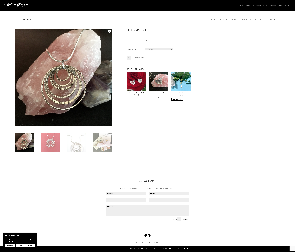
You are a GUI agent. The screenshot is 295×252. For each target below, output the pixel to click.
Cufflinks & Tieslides (244, 19)
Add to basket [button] (132, 101)
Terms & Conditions (153, 242)
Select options (155, 101)
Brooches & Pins (231, 19)
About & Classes (245, 5)
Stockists (272, 5)
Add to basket (139, 58)
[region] (20, 241)
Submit (185, 219)
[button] (109, 31)
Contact (280, 5)
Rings (270, 19)
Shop (264, 5)
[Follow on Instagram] (149, 235)
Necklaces (263, 19)
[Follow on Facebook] (145, 235)
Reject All (20, 245)
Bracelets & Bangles (217, 19)
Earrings (255, 19)
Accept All (30, 245)
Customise (10, 245)
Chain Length (131, 49)
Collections (257, 5)
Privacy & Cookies (141, 242)
